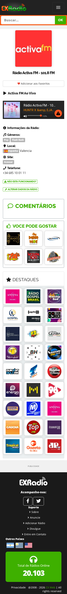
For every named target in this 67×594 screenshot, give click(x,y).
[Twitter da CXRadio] (38, 501)
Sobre (35, 512)
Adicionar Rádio (35, 523)
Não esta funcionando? (21, 181)
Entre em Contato (35, 534)
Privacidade (18, 587)
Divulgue (35, 528)
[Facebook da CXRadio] (27, 501)
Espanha (13, 151)
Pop (6, 139)
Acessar (8, 162)
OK (60, 20)
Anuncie (35, 517)
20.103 (33, 573)
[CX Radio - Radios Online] (33, 481)
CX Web (50, 587)
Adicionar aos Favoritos (35, 83)
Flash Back (18, 139)
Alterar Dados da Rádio (22, 189)
